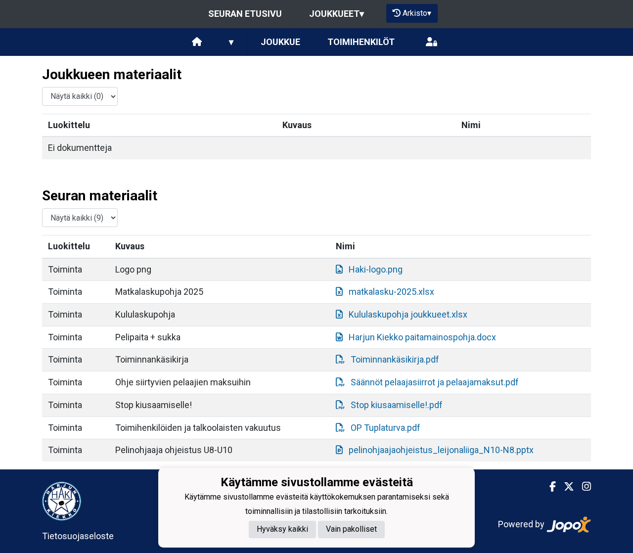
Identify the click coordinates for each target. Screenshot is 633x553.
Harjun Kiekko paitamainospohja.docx (422, 337)
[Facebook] (549, 486)
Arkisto (417, 13)
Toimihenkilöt (361, 42)
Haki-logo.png (376, 269)
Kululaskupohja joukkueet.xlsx (408, 314)
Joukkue (280, 42)
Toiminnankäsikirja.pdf (395, 359)
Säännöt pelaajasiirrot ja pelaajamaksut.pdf (435, 382)
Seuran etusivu (245, 13)
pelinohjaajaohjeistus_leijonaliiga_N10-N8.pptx (441, 450)
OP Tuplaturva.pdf (385, 427)
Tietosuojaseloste (78, 536)
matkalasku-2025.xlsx (391, 291)
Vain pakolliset (351, 529)
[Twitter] (565, 486)
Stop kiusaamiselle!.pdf (397, 405)
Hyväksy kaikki (282, 529)
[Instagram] (582, 486)
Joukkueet (336, 13)
